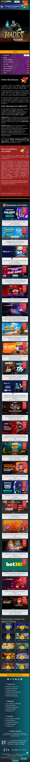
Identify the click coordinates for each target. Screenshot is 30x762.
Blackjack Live (10, 711)
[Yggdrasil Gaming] (26, 55)
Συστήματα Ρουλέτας (12, 722)
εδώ (28, 139)
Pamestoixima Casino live (13, 692)
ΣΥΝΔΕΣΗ (17, 1)
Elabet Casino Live (11, 690)
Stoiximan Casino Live (12, 686)
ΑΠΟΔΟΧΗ (15, 761)
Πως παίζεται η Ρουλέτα (13, 718)
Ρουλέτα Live (10, 726)
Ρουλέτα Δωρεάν (11, 724)
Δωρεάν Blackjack (11, 709)
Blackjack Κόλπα (10, 705)
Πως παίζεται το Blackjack (13, 703)
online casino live (9, 2)
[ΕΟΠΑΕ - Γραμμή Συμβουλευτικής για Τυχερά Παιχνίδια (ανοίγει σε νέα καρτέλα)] (19, 750)
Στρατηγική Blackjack (12, 707)
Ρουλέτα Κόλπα (10, 720)
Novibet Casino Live (12, 688)
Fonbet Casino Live (11, 694)
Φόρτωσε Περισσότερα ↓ (15, 675)
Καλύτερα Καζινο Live (12, 696)
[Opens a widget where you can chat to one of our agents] (24, 759)
